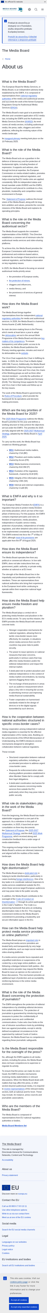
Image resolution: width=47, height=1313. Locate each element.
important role (32, 940)
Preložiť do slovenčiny (18, 37)
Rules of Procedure (13, 396)
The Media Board (11, 1144)
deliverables (10, 335)
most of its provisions (25, 538)
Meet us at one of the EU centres (16, 1217)
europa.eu (22, 1194)
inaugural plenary (12, 138)
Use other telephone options (14, 1210)
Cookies (5, 1253)
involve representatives (14, 1089)
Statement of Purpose (16, 199)
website (24, 353)
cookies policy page (19, 1282)
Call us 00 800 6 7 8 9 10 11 (14, 1206)
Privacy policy (8, 1246)
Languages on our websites (14, 1242)
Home (7, 59)
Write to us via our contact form (15, 1214)
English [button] (29, 9)
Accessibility (7, 1160)
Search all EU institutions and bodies (18, 1265)
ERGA (14, 108)
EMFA (36, 505)
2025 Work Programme (16, 419)
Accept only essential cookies (24, 1307)
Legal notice (7, 1249)
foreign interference (24, 879)
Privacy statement (10, 1175)
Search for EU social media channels (18, 1230)
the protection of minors (19, 281)
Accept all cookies (19, 1300)
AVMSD (28, 122)
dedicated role (31, 873)
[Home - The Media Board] (14, 9)
